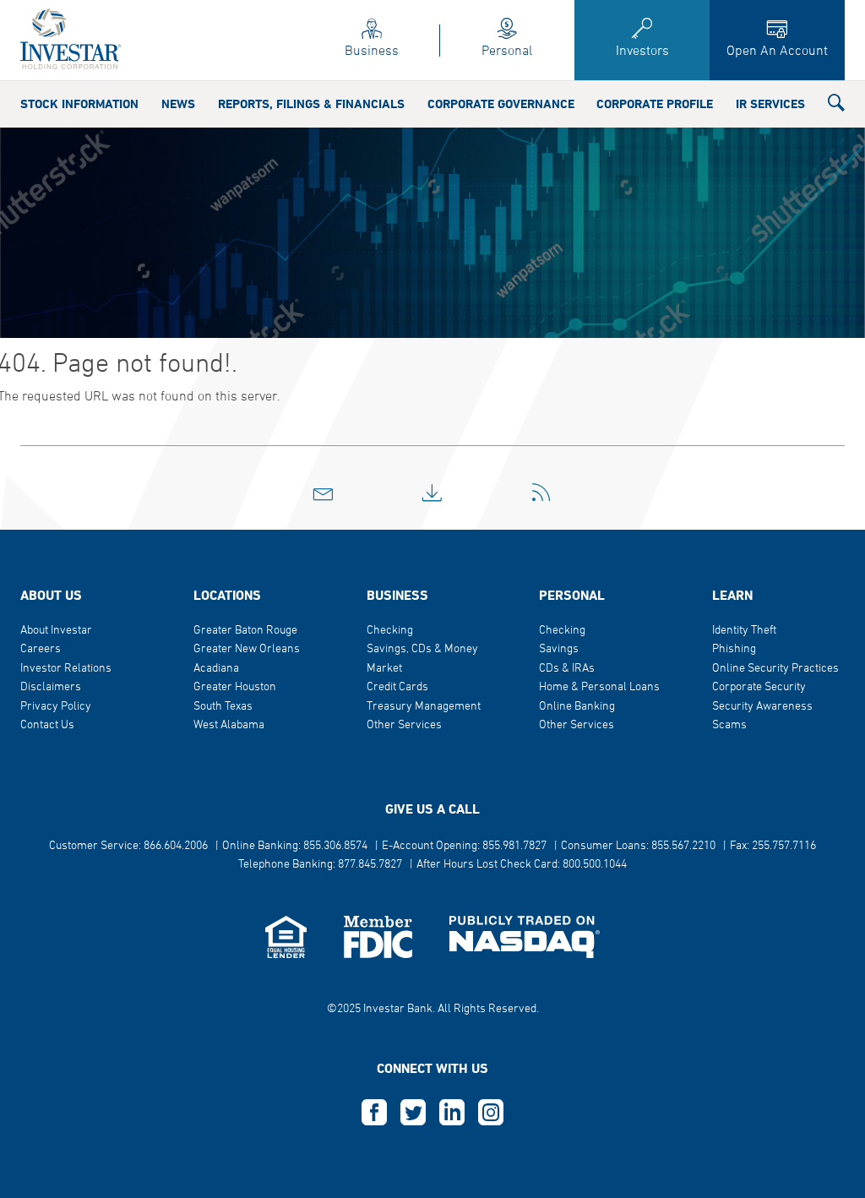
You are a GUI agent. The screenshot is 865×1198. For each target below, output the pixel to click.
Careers (40, 649)
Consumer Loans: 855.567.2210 (638, 846)
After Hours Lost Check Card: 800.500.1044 (521, 865)
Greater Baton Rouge (245, 631)
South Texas (223, 707)
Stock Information (79, 104)
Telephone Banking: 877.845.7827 (320, 865)
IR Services (770, 104)
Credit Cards (397, 687)
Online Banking (577, 707)
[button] (836, 106)
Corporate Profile (654, 104)
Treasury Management (424, 707)
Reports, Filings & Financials (311, 104)
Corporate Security (759, 687)
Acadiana (216, 669)
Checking (390, 631)
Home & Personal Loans (599, 687)
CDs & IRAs (567, 669)
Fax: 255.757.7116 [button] (773, 846)
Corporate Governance (500, 104)
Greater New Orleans (246, 649)
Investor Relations (66, 669)
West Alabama (228, 725)
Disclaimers (50, 687)
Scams (729, 725)
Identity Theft (744, 631)
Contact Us (47, 725)
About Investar (56, 631)
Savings (559, 649)
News (178, 104)
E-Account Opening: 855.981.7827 (464, 846)
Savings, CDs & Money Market (422, 658)
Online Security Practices (775, 669)
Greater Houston (234, 687)
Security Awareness (762, 707)
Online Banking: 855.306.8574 (294, 846)
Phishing (734, 649)
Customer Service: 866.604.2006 (128, 846)
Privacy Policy (55, 707)
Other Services (404, 725)
